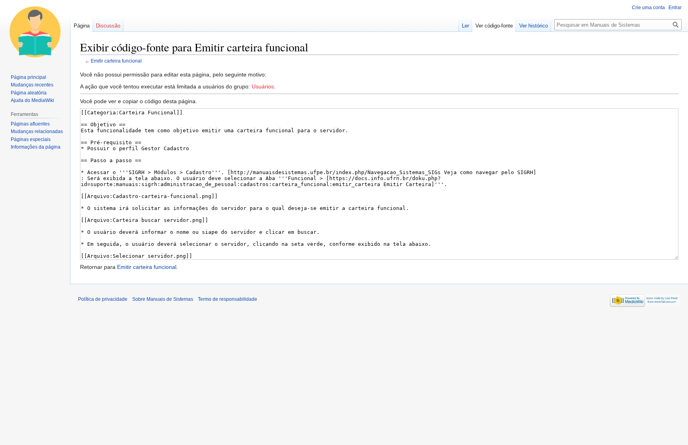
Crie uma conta (648, 7)
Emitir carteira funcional (116, 60)
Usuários (263, 86)
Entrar (675, 7)
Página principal (28, 77)
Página (82, 26)
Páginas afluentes (30, 124)
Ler (465, 26)
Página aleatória (29, 93)
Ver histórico (533, 26)
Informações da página (36, 147)
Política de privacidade (102, 299)
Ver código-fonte (494, 26)
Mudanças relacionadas (37, 131)
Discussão (108, 26)
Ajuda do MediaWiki (32, 100)
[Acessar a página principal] (35, 32)
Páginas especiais (31, 139)
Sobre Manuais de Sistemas (162, 299)
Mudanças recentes (32, 85)
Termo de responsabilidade (227, 299)
